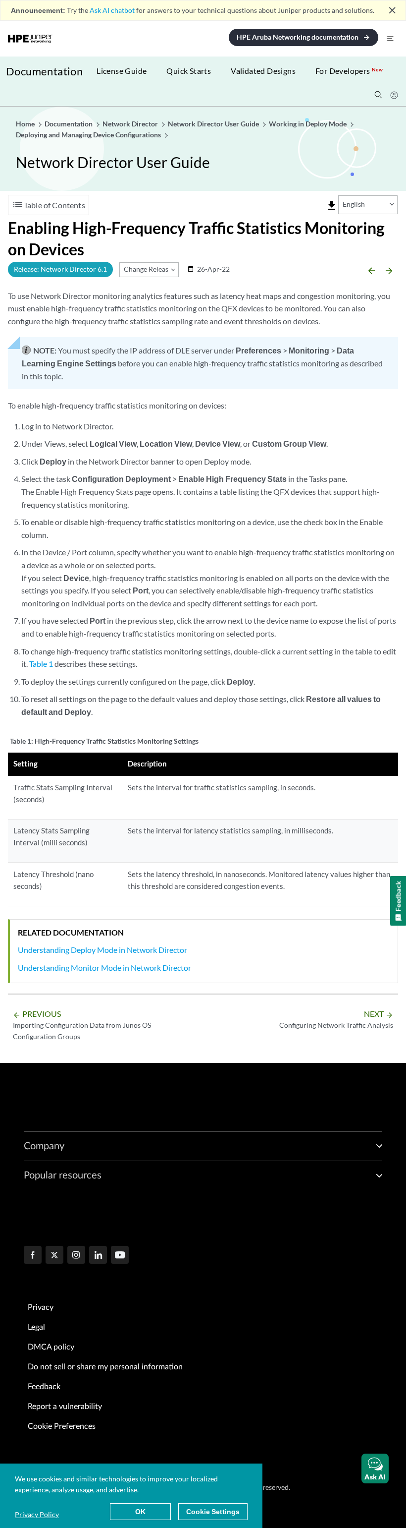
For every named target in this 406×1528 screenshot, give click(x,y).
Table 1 (41, 663)
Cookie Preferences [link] (62, 1426)
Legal (36, 1327)
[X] (54, 1256)
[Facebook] (33, 1256)
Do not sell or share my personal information (105, 1367)
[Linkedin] (98, 1256)
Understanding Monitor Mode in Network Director (104, 967)
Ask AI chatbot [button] (112, 10)
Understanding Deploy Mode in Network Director (102, 949)
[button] (375, 1468)
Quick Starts (188, 70)
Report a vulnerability (65, 1406)
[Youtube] (120, 1256)
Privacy (40, 1307)
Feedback (44, 1387)
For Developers (349, 70)
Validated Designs (263, 70)
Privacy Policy (37, 1514)
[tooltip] (332, 206)
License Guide (122, 70)
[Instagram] (76, 1256)
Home (26, 123)
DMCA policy (51, 1347)
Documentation (44, 71)
